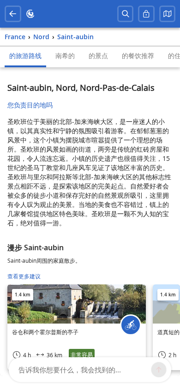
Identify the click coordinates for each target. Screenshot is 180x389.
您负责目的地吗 (30, 104)
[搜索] (125, 14)
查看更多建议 (24, 276)
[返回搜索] (13, 14)
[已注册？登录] (146, 14)
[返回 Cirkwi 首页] (30, 13)
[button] (167, 14)
